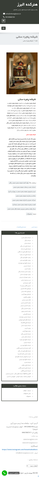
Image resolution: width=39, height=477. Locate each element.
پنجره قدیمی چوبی (26, 311)
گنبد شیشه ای (27, 283)
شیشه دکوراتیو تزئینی (25, 359)
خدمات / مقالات (27, 390)
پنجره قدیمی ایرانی (26, 305)
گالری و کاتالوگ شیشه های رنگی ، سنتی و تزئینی (18, 373)
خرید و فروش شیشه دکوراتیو (23, 356)
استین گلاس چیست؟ (25, 286)
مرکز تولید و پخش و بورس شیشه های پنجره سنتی (21, 209)
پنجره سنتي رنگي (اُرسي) (24, 354)
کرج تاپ (8, 473)
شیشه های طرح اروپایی (25, 320)
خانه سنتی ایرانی (26, 300)
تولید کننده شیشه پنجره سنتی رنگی (19, 183)
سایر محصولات (27, 393)
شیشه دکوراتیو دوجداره (24, 263)
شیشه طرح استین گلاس (24, 368)
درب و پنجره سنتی (26, 280)
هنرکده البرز (27, 4)
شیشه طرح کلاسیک (21, 227)
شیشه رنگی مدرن (26, 237)
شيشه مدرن (27, 362)
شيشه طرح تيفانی (26, 365)
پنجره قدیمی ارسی (26, 303)
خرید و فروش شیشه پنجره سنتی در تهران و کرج (21, 191)
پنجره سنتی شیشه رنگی (24, 271)
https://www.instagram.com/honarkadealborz (20, 449)
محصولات (29, 214)
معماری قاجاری (27, 297)
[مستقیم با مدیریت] (4, 473)
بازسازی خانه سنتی (26, 291)
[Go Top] (38, 476)
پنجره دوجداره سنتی (25, 274)
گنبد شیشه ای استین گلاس (24, 348)
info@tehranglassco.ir (13, 14)
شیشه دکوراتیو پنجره (25, 339)
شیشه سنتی (27, 243)
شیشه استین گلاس (26, 371)
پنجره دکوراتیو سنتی (25, 260)
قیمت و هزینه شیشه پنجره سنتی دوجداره (24, 204)
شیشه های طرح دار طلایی (24, 252)
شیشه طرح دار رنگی (25, 246)
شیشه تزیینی (27, 266)
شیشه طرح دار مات (26, 249)
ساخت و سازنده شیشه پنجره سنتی (25, 196)
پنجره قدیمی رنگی (26, 308)
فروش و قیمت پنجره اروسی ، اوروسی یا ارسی (19, 376)
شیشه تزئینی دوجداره (25, 317)
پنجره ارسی (28, 269)
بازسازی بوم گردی (26, 294)
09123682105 (10, 17)
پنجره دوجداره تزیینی (25, 277)
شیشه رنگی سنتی (26, 337)
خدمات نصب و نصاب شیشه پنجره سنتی (24, 187)
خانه (36, 41)
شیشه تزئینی (27, 342)
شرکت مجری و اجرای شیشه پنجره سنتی (23, 200)
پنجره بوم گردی (27, 331)
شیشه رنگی (28, 240)
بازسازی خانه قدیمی (26, 288)
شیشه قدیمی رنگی (26, 334)
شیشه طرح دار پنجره (25, 254)
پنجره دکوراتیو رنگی (25, 257)
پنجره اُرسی (34, 227)
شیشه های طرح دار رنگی (24, 351)
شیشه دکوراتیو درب (25, 345)
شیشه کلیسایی (27, 314)
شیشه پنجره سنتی (26, 325)
